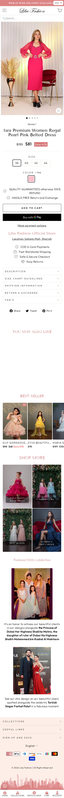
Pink (31, 179)
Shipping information (24, 285)
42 (36, 163)
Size (32, 156)
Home (31, 124)
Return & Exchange (21, 292)
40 (26, 163)
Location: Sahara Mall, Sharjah (32, 238)
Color (32, 172)
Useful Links (14, 729)
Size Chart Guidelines (24, 278)
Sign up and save (17, 737)
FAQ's (9, 300)
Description (15, 271)
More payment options (32, 225)
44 (45, 163)
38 (16, 163)
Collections (14, 721)
